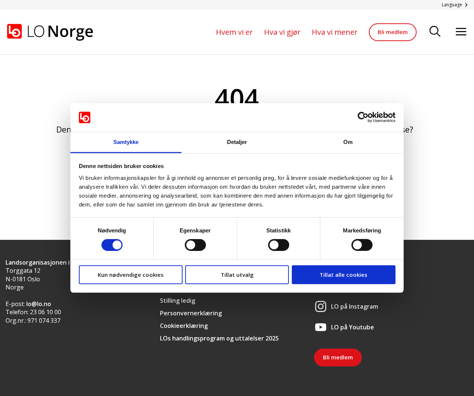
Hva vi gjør (282, 32)
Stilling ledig (177, 300)
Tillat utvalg (237, 274)
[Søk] (435, 32)
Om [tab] (348, 142)
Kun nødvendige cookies (131, 274)
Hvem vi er (234, 32)
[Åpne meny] (461, 32)
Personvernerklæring (191, 313)
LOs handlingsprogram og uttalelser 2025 (219, 338)
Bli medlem (393, 32)
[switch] (195, 245)
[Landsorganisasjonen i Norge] (50, 32)
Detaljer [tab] (237, 142)
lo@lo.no (38, 304)
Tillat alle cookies (343, 274)
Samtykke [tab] (126, 142)
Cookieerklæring (184, 326)
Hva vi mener (335, 32)
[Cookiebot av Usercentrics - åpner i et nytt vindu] (363, 117)
